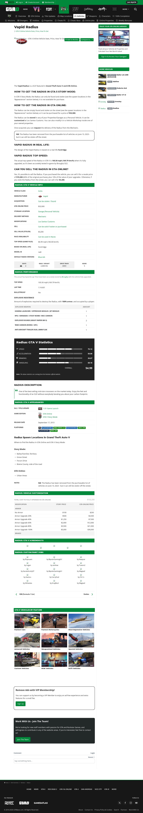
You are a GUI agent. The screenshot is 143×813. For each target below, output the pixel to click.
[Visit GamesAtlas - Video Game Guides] (41, 803)
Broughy (65, 277)
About (81, 810)
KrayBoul (55, 583)
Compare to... (86, 40)
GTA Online (35, 16)
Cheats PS (61, 20)
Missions (11, 20)
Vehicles (80, 16)
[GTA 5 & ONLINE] (64, 9)
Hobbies (35, 20)
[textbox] (54, 761)
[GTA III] (114, 9)
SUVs (40, 191)
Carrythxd (55, 577)
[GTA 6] (36, 9)
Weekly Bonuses (125, 20)
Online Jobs (90, 20)
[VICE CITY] (102, 9)
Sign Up (20, 704)
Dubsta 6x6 (117, 88)
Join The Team (23, 739)
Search (116, 810)
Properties (48, 20)
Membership (49, 2)
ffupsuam (28, 559)
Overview (22, 16)
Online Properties (106, 20)
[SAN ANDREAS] (88, 9)
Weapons (93, 16)
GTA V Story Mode (50, 417)
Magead (82, 571)
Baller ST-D (117, 95)
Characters (106, 16)
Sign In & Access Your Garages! (114, 56)
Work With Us (134, 810)
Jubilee (113, 81)
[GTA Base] (13, 9)
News (25, 9)
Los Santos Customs (46, 221)
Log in (20, 2)
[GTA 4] (75, 9)
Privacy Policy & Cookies (103, 810)
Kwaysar (82, 559)
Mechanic (42, 216)
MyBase (7, 2)
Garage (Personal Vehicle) (48, 211)
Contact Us (89, 810)
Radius (113, 108)
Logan (28, 565)
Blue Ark (41, 257)
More (125, 9)
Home (29, 789)
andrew (55, 565)
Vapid (45, 196)
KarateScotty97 (28, 571)
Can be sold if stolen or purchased (52, 226)
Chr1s (82, 577)
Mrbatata (28, 583)
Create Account (33, 2)
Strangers (24, 20)
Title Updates (50, 16)
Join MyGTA (131, 2)
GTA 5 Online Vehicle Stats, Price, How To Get (32, 31)
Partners (124, 810)
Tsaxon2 (82, 565)
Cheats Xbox (75, 20)
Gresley (114, 101)
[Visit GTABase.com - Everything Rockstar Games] (24, 803)
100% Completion (122, 16)
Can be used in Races (47, 237)
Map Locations (66, 16)
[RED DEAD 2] (50, 9)
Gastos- (28, 577)
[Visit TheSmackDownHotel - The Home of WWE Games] (9, 803)
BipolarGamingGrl (55, 559)
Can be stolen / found (47, 201)
